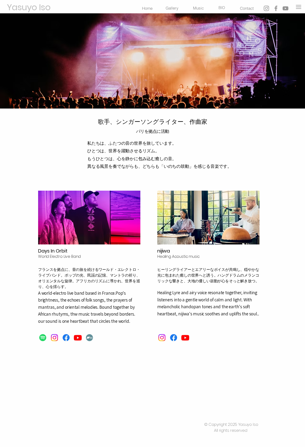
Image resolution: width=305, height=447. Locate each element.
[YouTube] (285, 8)
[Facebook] (276, 8)
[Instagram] (266, 8)
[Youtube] (77, 337)
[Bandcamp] (89, 337)
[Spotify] (42, 337)
